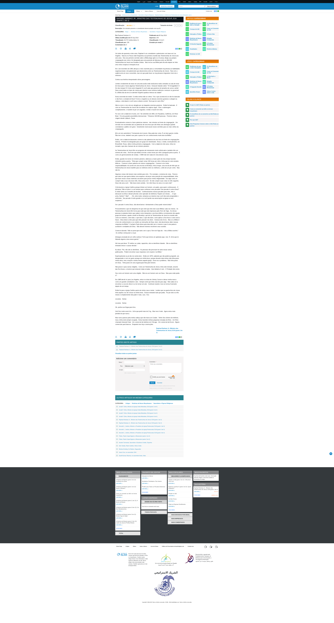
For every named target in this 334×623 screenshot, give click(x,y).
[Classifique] (116, 49)
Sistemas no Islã (195, 54)
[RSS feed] (216, 546)
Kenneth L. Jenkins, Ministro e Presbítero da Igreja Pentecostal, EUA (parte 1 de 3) (142, 426)
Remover (216, 491)
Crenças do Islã (194, 29)
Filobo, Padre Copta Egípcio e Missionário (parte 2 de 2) (134, 439)
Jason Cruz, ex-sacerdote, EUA (127, 452)
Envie (152, 382)
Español (149, 1)
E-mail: (121, 369)
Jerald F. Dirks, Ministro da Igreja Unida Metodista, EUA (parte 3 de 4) (138, 413)
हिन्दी (200, 1)
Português (174, 1)
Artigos (129, 11)
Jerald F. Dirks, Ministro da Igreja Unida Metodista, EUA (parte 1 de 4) (138, 406)
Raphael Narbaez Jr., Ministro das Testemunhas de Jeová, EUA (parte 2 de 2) (169, 330)
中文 (179, 1)
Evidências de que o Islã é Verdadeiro (195, 67)
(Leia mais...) (119, 483)
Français (155, 1)
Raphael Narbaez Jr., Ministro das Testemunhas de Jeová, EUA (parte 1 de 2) (140, 346)
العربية (144, 1)
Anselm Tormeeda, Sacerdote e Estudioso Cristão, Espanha (135, 442)
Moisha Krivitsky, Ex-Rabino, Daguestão (130, 449)
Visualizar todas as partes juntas (126, 353)
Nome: (121, 362)
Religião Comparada (210, 39)
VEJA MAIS (119, 528)
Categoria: (119, 31)
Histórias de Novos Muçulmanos (129, 15)
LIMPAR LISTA (214, 495)
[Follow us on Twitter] (211, 546)
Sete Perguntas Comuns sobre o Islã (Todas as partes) (204, 125)
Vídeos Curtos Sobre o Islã (211, 91)
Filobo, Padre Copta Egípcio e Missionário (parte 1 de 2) (134, 436)
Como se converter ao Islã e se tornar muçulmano (201, 110)
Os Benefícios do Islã (212, 24)
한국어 (211, 1)
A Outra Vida (211, 34)
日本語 (184, 1)
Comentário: (152, 361)
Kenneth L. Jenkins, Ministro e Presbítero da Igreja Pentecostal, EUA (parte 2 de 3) (142, 429)
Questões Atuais (195, 92)
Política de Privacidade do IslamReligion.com (173, 546)
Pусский (167, 1)
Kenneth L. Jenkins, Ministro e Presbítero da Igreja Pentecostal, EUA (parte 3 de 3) (142, 432)
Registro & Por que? (167, 6)
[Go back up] (330, 453)
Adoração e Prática (195, 34)
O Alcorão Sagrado (195, 44)
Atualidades (193, 49)
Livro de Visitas (161, 11)
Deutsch (161, 1)
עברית (216, 1)
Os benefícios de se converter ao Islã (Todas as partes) (204, 115)
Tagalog (195, 1)
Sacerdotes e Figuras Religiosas (146, 15)
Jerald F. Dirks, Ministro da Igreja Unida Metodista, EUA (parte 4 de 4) (138, 416)
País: (121, 366)
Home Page (120, 11)
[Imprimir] (126, 48)
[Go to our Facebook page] (205, 546)
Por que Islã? (194, 120)
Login (156, 6)
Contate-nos (209, 11)
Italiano (189, 1)
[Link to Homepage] (121, 6)
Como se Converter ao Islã (213, 29)
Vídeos (138, 11)
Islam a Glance (149, 11)
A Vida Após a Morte (211, 77)
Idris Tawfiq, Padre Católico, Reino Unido (130, 445)
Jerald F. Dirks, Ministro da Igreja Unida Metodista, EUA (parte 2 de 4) (138, 410)
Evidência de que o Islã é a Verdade (195, 24)
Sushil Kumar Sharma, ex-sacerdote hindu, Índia (132, 455)
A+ (180, 25)
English (138, 1)
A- (175, 25)
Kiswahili (205, 1)
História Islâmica (212, 49)
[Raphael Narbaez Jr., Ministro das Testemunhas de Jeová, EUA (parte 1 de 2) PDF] (130, 49)
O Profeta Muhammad (210, 44)
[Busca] (205, 6)
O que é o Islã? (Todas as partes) (200, 105)
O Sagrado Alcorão (195, 87)
